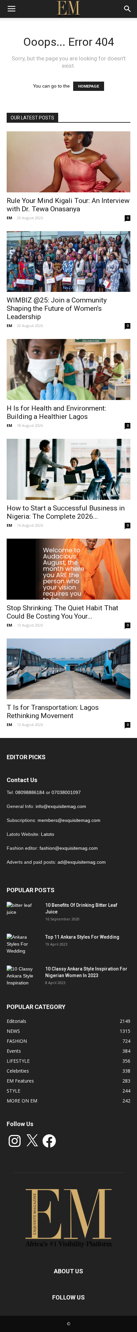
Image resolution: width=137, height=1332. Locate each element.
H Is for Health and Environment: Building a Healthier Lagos (56, 412)
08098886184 (30, 792)
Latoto (47, 834)
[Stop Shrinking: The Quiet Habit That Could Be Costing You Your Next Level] (68, 569)
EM (9, 217)
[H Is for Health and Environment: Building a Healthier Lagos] (68, 369)
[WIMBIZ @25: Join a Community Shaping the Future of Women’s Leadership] (68, 261)
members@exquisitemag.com (69, 820)
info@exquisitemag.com (61, 806)
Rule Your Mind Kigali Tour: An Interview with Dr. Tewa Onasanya (68, 205)
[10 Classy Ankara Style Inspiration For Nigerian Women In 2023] (23, 977)
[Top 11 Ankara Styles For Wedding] (23, 945)
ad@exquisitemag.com (82, 862)
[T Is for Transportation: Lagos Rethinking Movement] (68, 668)
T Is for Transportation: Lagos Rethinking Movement (53, 711)
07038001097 (66, 792)
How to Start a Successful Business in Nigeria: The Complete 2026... (66, 512)
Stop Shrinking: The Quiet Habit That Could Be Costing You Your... (62, 612)
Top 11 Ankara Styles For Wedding (82, 937)
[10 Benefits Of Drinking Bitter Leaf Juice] (23, 913)
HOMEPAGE (88, 86)
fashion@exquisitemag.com (69, 848)
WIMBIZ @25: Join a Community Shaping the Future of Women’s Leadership (57, 308)
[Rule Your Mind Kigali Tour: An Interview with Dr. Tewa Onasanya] (68, 161)
